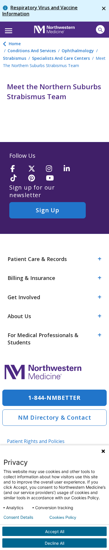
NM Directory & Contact (54, 417)
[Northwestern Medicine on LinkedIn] (70, 169)
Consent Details (18, 517)
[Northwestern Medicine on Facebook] (17, 169)
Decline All (54, 543)
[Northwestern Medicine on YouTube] (53, 178)
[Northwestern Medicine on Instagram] (53, 169)
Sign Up (47, 210)
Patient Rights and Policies (36, 441)
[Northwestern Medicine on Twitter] (35, 169)
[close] (104, 11)
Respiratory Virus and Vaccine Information (40, 10)
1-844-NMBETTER (54, 398)
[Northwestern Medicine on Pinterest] (35, 178)
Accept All (54, 531)
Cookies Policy (62, 517)
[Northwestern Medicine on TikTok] (17, 178)
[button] (7, 29)
